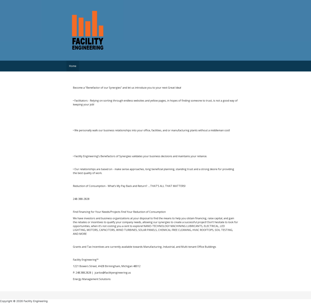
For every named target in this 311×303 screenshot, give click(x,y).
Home (72, 66)
